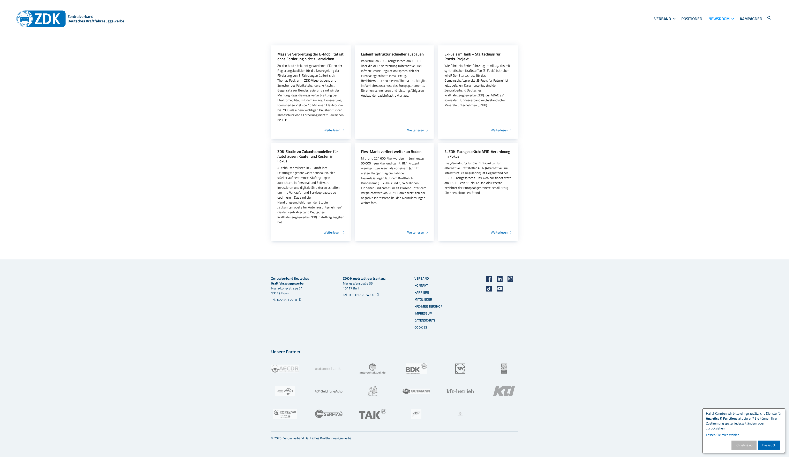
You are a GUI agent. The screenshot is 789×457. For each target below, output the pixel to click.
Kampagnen (751, 19)
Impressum (423, 313)
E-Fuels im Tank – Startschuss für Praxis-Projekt (472, 56)
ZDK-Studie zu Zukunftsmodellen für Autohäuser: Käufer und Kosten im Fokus (307, 156)
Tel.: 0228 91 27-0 (284, 299)
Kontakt (421, 285)
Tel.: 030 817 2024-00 (359, 294)
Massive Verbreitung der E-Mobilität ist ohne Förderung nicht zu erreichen (310, 56)
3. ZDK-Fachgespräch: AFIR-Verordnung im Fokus (477, 153)
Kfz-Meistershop (428, 306)
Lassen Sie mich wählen (722, 434)
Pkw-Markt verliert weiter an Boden (391, 151)
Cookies (420, 327)
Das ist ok (769, 445)
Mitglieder (423, 299)
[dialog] (744, 431)
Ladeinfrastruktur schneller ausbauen (392, 54)
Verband (421, 278)
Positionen (691, 19)
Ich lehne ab (744, 445)
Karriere (421, 292)
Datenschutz (425, 320)
